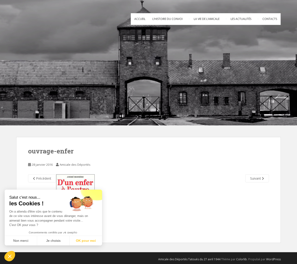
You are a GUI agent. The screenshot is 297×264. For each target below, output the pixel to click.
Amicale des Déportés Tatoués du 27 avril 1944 (189, 259)
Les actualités (241, 19)
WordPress (273, 259)
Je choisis (53, 240)
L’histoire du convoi (167, 19)
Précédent (43, 178)
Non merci (20, 240)
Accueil (139, 19)
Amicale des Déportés (75, 164)
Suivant (256, 178)
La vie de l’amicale (207, 19)
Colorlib (241, 259)
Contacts (269, 19)
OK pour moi (86, 240)
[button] (9, 256)
